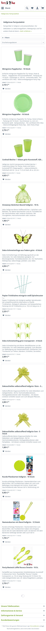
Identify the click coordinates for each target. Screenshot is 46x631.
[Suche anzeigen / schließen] (27, 8)
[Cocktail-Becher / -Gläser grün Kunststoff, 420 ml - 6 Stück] (23, 148)
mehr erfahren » (26, 31)
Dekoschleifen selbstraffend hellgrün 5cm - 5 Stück (21, 432)
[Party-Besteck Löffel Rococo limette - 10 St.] (23, 556)
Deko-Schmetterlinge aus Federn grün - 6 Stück (22, 250)
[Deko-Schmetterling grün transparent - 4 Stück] (23, 329)
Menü (7, 8)
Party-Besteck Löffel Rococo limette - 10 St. (20, 567)
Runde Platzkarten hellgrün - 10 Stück (18, 477)
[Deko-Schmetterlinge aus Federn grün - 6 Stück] (23, 239)
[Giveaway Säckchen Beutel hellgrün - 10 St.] (23, 193)
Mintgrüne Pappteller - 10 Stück (15, 114)
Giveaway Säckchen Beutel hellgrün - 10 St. (20, 205)
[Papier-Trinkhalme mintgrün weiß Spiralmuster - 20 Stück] (23, 284)
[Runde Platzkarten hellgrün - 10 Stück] (23, 465)
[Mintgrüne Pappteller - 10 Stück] (23, 103)
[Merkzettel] (32, 8)
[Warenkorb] (42, 8)
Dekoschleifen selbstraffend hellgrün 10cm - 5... (22, 386)
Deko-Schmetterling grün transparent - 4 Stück (22, 341)
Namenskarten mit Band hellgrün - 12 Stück (21, 522)
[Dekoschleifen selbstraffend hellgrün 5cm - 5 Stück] (23, 420)
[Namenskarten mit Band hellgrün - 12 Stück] (23, 511)
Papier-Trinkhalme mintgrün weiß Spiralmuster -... (22, 296)
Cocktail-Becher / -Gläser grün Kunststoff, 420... (22, 160)
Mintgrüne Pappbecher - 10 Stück (16, 69)
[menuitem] (5, 8)
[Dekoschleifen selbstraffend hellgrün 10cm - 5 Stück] (23, 375)
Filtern (7, 38)
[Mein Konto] (37, 8)
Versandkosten (34, 626)
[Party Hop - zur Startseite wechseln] (8, 3)
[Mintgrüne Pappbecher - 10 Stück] (23, 57)
